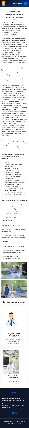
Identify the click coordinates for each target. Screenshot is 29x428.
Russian (20, 3)
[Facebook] (13, 413)
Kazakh (15, 3)
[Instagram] (16, 413)
